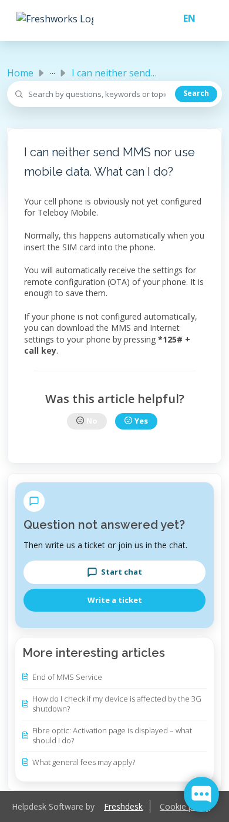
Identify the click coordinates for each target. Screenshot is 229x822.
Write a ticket (114, 600)
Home (20, 72)
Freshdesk (123, 806)
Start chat (121, 571)
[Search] (196, 94)
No (91, 420)
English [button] (185, 18)
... (52, 70)
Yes (141, 420)
